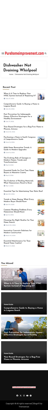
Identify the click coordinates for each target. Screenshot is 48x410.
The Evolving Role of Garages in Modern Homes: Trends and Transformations (17, 160)
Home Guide (8, 280)
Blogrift (36, 404)
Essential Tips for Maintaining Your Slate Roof (23, 191)
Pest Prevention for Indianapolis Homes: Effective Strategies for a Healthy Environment (18, 116)
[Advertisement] (24, 25)
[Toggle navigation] (3, 53)
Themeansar (24, 407)
